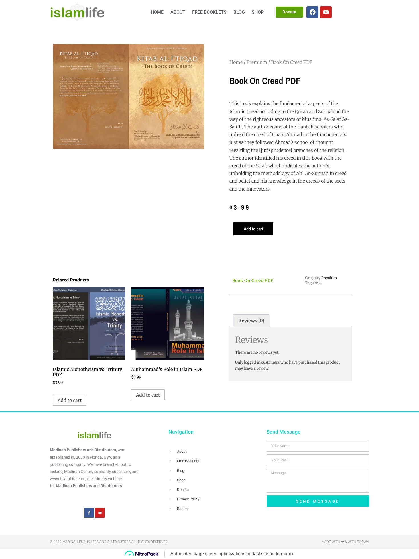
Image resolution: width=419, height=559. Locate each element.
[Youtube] (326, 12)
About (177, 12)
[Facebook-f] (89, 513)
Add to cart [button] (70, 400)
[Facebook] (312, 12)
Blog (239, 12)
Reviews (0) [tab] (251, 320)
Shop (258, 12)
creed (317, 283)
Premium (257, 62)
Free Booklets (209, 12)
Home (157, 12)
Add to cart (253, 229)
